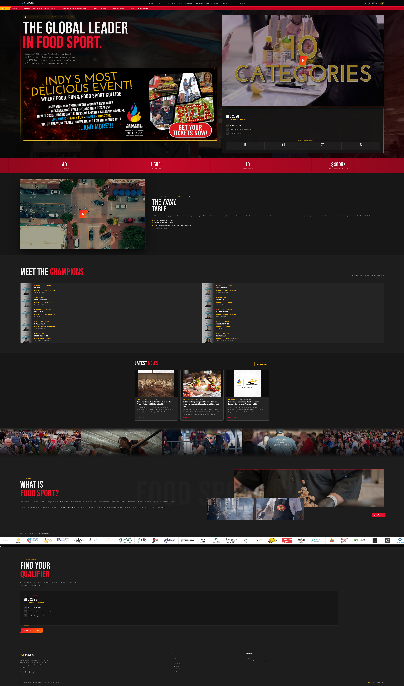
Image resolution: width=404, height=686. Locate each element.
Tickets (199, 3)
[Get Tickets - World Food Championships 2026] (120, 104)
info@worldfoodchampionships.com (257, 661)
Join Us (226, 3)
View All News (261, 364)
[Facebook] (365, 3)
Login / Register (242, 3)
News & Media (212, 3)
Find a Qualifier (32, 631)
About (151, 3)
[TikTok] (377, 3)
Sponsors (189, 3)
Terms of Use (380, 682)
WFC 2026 (176, 3)
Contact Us (249, 658)
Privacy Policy (371, 682)
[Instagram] (369, 3)
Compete (163, 3)
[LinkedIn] (373, 3)
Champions (177, 663)
